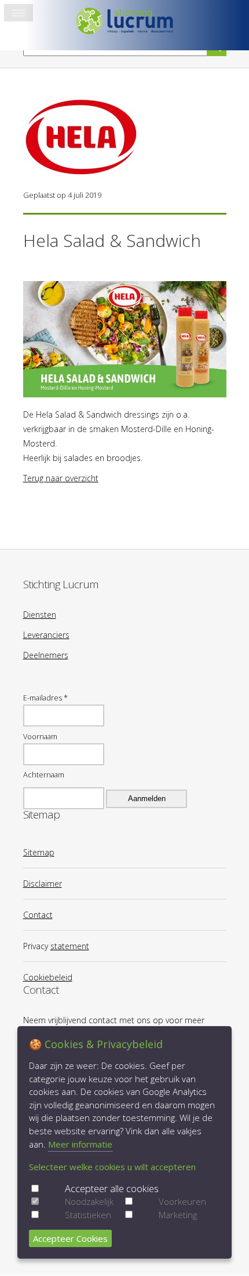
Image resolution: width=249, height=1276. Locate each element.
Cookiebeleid (47, 977)
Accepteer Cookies (70, 1238)
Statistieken (88, 1214)
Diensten (39, 614)
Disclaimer (42, 883)
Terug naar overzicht (60, 478)
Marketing (178, 1214)
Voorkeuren (182, 1201)
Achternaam (43, 774)
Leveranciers (46, 634)
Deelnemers (45, 655)
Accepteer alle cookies (112, 1188)
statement (69, 946)
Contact (38, 914)
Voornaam (40, 736)
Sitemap (38, 852)
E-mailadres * (45, 697)
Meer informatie (80, 1144)
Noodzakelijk (89, 1201)
